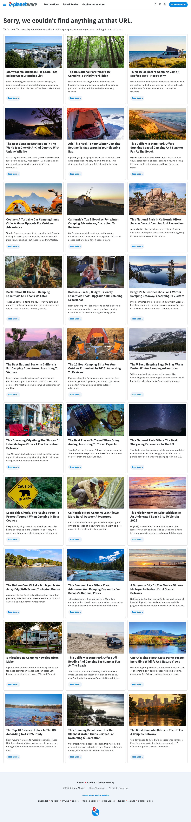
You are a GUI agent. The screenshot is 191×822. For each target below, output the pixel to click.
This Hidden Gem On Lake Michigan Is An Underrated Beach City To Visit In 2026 (155, 516)
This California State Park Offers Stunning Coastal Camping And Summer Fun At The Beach (156, 147)
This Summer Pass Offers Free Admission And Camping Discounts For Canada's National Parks (94, 589)
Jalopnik (55, 800)
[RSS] (165, 5)
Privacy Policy (106, 782)
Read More (12, 98)
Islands (131, 800)
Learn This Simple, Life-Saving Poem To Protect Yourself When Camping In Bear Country (32, 516)
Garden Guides (90, 800)
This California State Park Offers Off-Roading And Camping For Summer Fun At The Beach (94, 661)
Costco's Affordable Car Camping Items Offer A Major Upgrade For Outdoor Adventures (32, 223)
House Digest (108, 800)
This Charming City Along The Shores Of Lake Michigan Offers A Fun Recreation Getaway (33, 444)
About (80, 782)
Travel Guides (70, 4)
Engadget (43, 800)
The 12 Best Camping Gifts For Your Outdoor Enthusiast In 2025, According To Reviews (94, 368)
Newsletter (180, 4)
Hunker (121, 800)
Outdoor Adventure (93, 4)
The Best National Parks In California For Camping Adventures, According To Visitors (32, 368)
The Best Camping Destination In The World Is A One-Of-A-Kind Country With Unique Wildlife (32, 147)
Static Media (78, 788)
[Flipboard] (160, 5)
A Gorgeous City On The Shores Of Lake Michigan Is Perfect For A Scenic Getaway (156, 589)
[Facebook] (155, 5)
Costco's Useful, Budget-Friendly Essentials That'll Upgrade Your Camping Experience (95, 296)
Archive (91, 782)
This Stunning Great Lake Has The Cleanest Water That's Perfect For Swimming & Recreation (91, 734)
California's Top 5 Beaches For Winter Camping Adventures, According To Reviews (93, 223)
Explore (76, 800)
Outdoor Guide (145, 800)
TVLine (65, 800)
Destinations (51, 4)
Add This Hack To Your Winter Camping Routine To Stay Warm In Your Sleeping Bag (94, 147)
